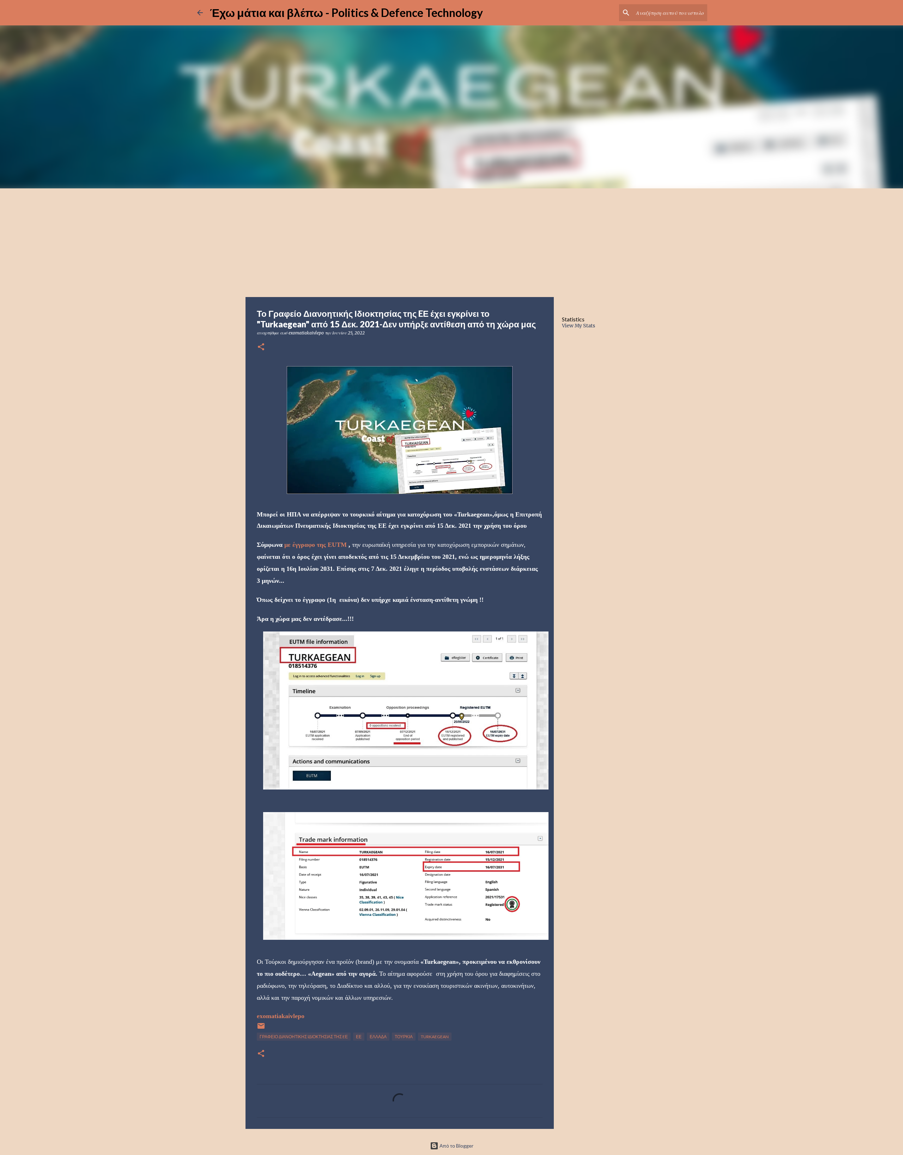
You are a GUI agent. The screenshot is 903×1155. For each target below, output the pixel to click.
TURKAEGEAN (435, 1036)
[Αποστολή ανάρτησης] (261, 1028)
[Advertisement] (451, 241)
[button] (261, 347)
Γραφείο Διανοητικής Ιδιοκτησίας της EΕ (304, 1036)
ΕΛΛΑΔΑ (378, 1036)
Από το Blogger (455, 1146)
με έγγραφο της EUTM (315, 544)
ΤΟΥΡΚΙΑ (404, 1036)
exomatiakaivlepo (280, 1016)
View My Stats (578, 325)
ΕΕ (359, 1036)
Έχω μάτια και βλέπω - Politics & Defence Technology (346, 12)
